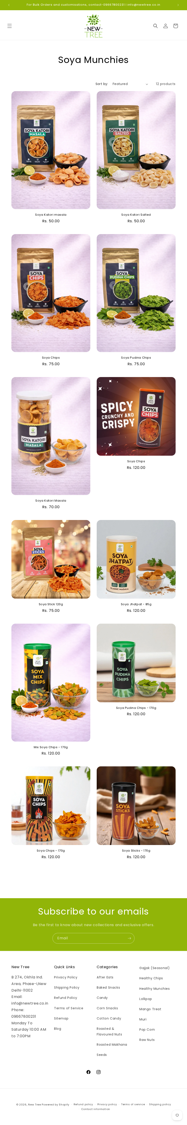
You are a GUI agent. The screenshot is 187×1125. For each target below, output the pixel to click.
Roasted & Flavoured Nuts (109, 1031)
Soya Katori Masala (50, 501)
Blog (57, 1028)
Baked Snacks (108, 987)
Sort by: (102, 84)
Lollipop (145, 999)
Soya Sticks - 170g (136, 851)
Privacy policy (107, 1104)
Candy (102, 997)
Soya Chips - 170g (51, 851)
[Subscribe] (129, 938)
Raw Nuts (147, 1040)
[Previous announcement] (9, 5)
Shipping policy (160, 1104)
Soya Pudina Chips (136, 358)
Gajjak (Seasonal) (154, 968)
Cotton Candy (109, 1018)
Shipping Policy (67, 987)
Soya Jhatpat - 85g (136, 604)
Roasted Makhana (112, 1044)
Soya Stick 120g (51, 604)
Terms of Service (68, 1008)
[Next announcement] (178, 5)
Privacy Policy (65, 977)
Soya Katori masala (51, 215)
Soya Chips (51, 358)
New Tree (34, 1104)
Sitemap (61, 1018)
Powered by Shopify (55, 1104)
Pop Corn (147, 1029)
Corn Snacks (107, 1008)
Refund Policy (65, 997)
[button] (10, 26)
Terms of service (133, 1104)
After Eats (105, 977)
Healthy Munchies (154, 988)
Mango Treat (150, 1009)
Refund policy (83, 1104)
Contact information (95, 1109)
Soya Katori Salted (136, 215)
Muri (142, 1019)
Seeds (102, 1054)
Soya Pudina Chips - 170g (136, 708)
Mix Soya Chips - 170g (51, 747)
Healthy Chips (151, 978)
